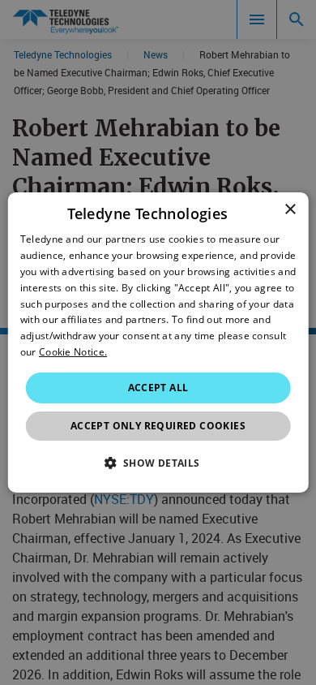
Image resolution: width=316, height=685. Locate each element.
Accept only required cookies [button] (158, 426)
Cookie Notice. (73, 352)
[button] (157, 462)
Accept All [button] (158, 387)
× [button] (290, 210)
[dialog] (158, 342)
